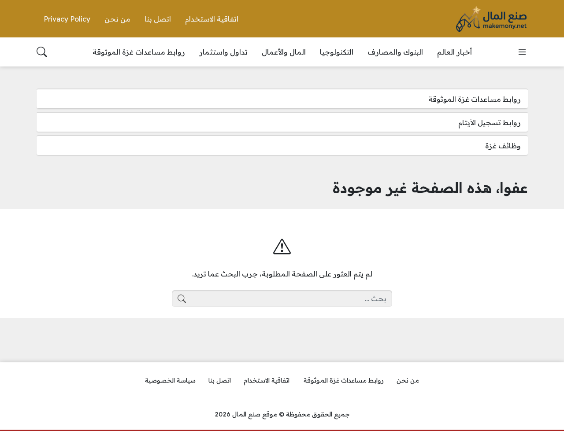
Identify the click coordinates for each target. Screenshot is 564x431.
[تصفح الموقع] (522, 52)
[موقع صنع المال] (491, 19)
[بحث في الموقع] (41, 52)
